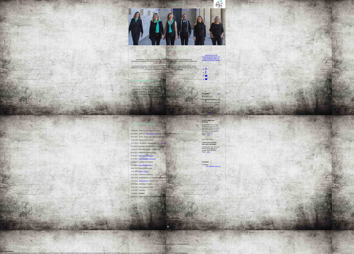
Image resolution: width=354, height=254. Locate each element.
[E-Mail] (168, 226)
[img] (218, 4)
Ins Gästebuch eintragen (213, 166)
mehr (208, 112)
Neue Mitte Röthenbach (146, 165)
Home (158, 10)
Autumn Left (163, 143)
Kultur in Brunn (143, 171)
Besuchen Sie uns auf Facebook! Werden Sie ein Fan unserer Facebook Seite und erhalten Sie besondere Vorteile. (211, 57)
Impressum (193, 10)
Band (165, 10)
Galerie (173, 10)
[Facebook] (167, 224)
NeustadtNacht (143, 181)
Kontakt (183, 10)
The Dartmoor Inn (151, 133)
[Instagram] (168, 221)
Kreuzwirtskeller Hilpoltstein (147, 159)
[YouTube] (206, 79)
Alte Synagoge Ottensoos (146, 155)
